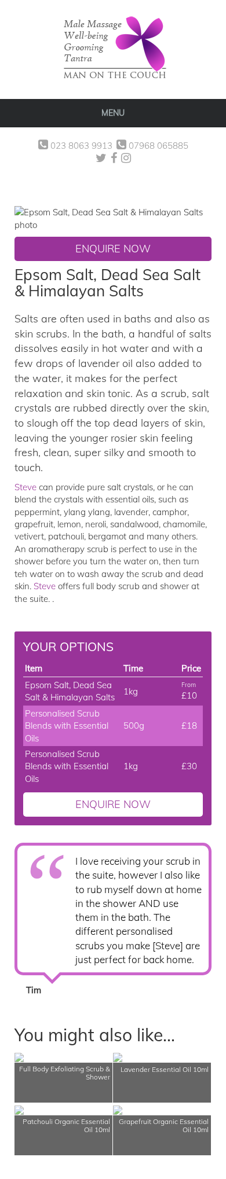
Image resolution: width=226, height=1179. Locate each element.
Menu (113, 113)
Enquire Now (113, 248)
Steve (25, 487)
